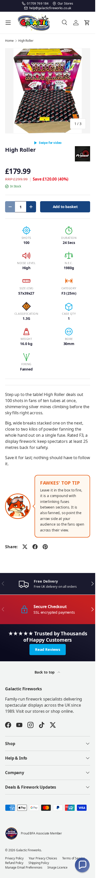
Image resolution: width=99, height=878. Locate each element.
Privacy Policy (14, 858)
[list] (47, 90)
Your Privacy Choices (43, 858)
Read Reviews (47, 649)
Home (9, 40)
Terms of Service (73, 858)
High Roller (25, 40)
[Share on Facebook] (35, 547)
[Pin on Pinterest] (45, 547)
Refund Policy (14, 863)
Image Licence (57, 867)
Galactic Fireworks (28, 850)
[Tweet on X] (25, 547)
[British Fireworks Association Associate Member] (11, 833)
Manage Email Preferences (23, 867)
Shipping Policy (38, 863)
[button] (82, 865)
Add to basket (65, 206)
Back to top (45, 672)
